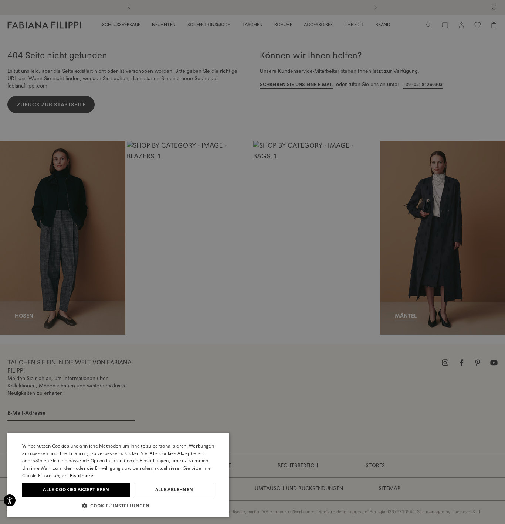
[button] (118, 505)
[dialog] (252, 262)
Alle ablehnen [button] (174, 489)
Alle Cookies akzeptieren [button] (76, 489)
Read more (82, 475)
